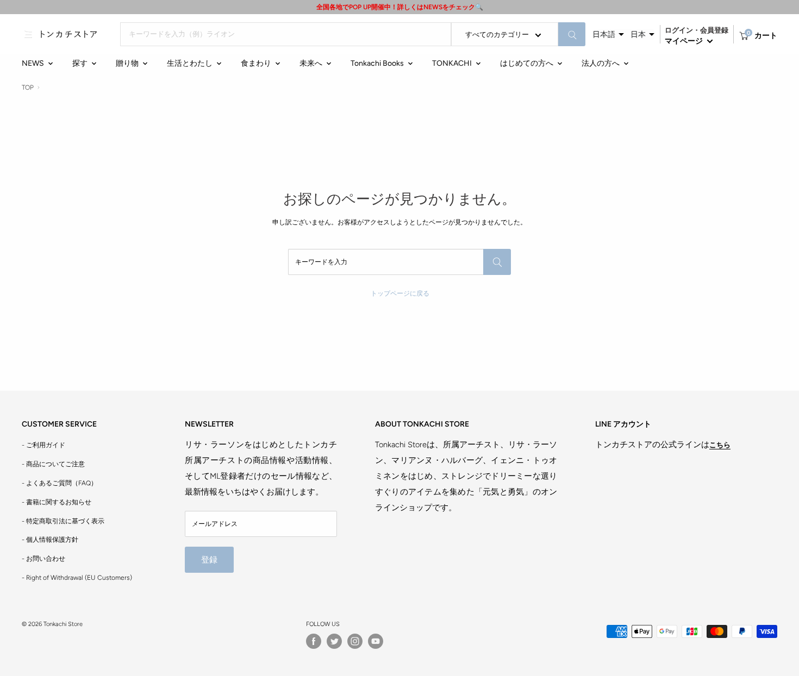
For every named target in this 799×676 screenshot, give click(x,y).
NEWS (33, 63)
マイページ (684, 41)
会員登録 (714, 30)
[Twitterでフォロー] (334, 641)
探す (80, 63)
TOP (28, 87)
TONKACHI (452, 63)
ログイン (679, 30)
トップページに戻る (400, 293)
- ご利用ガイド (43, 445)
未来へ (310, 63)
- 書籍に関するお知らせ (56, 502)
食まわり (256, 63)
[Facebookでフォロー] (313, 641)
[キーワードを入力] (497, 262)
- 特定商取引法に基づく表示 (63, 521)
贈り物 (127, 63)
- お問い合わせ (43, 558)
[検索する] (571, 34)
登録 (209, 560)
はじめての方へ (526, 63)
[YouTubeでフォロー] (375, 641)
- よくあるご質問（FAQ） (59, 483)
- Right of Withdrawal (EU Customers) (77, 577)
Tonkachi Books (377, 63)
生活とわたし (190, 63)
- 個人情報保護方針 (50, 539)
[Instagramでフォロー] (355, 641)
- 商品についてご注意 (53, 464)
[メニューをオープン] (28, 34)
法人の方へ (601, 63)
